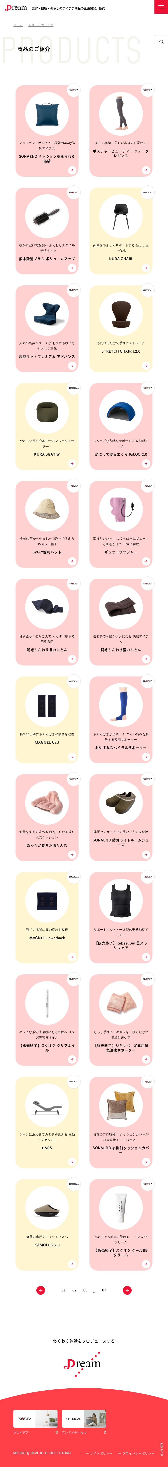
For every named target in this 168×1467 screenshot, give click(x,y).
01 (63, 1290)
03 (85, 1290)
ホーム (18, 25)
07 (104, 1290)
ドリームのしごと (41, 25)
